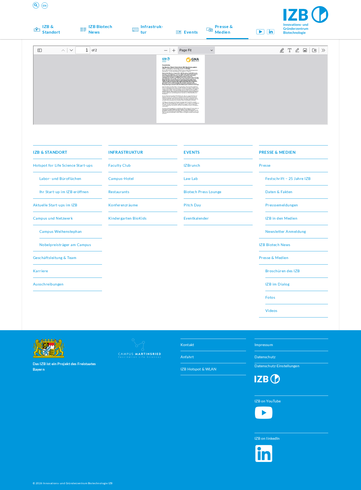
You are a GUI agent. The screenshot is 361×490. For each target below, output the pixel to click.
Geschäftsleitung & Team (54, 257)
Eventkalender (196, 218)
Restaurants (118, 191)
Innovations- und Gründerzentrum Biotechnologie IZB (78, 483)
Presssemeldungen (281, 205)
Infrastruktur (152, 29)
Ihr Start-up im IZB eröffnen (64, 191)
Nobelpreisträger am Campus (65, 244)
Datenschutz (264, 357)
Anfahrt (187, 357)
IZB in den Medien (281, 218)
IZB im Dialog (277, 284)
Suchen (115, 12)
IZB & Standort (51, 29)
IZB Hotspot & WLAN (198, 369)
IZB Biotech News (100, 29)
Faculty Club (119, 165)
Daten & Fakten (279, 191)
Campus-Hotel (121, 178)
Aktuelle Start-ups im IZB (55, 205)
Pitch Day (192, 205)
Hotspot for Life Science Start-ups (62, 165)
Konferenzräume (123, 205)
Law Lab (191, 178)
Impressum (263, 344)
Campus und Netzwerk (53, 218)
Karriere (40, 271)
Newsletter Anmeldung (285, 231)
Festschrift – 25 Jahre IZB (288, 178)
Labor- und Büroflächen (60, 178)
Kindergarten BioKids (127, 218)
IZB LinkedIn (270, 31)
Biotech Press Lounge (202, 191)
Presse (265, 165)
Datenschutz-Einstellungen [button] (276, 366)
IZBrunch (192, 165)
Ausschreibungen (48, 284)
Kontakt (187, 344)
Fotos (270, 297)
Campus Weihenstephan (60, 231)
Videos (271, 310)
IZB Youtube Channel (260, 31)
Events (191, 31)
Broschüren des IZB (282, 271)
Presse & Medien (224, 29)
